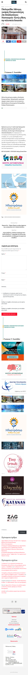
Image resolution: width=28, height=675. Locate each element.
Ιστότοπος (3, 286)
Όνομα (3, 273)
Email (3, 280)
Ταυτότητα (14, 619)
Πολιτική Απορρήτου (14, 623)
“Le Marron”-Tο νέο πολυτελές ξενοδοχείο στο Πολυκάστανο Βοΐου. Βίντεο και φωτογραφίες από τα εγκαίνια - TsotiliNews (13, 565)
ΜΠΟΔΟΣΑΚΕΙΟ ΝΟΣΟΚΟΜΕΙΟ (12, 217)
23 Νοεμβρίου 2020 (16, 24)
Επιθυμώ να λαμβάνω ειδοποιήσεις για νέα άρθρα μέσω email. (12, 309)
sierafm (7, 24)
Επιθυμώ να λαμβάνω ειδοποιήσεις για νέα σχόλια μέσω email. (13, 302)
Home (2, 6)
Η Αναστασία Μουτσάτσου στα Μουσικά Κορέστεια (13, 552)
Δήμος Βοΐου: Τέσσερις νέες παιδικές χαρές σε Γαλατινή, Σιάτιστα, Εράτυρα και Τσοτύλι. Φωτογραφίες (13, 586)
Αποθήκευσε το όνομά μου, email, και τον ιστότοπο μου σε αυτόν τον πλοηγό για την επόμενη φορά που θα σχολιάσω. (14, 295)
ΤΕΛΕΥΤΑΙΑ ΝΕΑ (8, 6)
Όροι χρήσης (14, 621)
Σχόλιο (3, 254)
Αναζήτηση (4, 529)
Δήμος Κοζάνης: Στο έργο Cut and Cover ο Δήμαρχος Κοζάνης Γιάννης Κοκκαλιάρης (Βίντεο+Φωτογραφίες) (13, 542)
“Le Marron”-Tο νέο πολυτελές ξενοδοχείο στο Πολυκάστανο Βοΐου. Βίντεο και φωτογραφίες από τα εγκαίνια (13, 568)
